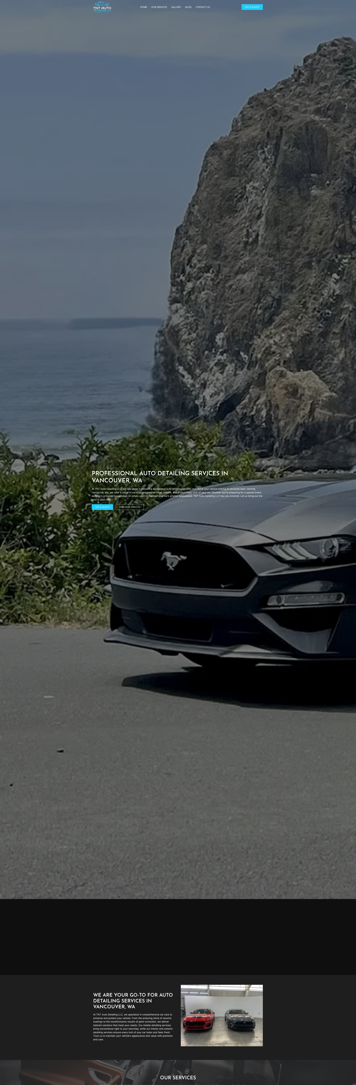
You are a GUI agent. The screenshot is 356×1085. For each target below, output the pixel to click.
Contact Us (203, 7)
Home (143, 7)
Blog (188, 7)
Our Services (159, 7)
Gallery (176, 7)
